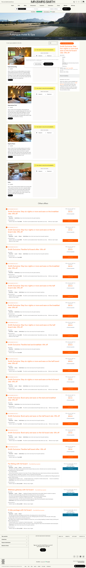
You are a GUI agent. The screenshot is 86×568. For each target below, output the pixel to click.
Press (32, 566)
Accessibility (49, 566)
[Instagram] (74, 556)
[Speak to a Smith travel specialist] (74, 2)
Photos (25, 38)
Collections (4, 539)
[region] (43, 62)
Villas (19, 5)
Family (58, 5)
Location (37, 38)
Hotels (12, 5)
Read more (10, 79)
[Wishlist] (76, 2)
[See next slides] (28, 56)
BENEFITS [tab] (67, 536)
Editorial (65, 5)
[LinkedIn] (80, 556)
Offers (25, 5)
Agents (35, 566)
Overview (12, 38)
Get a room (73, 38)
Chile (23, 32)
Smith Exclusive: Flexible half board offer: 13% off (27, 449)
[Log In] (82, 2)
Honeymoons (33, 5)
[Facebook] (77, 556)
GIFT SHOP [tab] (74, 536)
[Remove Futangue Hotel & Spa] (25, 9)
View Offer (70, 468)
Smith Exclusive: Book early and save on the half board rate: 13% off (34, 416)
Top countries (4, 536)
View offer (70, 240)
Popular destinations (6, 542)
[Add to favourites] (7, 34)
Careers (39, 566)
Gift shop (73, 5)
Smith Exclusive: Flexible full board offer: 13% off (27, 249)
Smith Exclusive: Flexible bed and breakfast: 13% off (28, 345)
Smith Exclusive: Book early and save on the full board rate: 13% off (33, 433)
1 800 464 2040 (70, 466)
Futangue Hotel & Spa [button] (20, 8)
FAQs (28, 566)
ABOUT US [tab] (61, 536)
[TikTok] (83, 556)
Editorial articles (5, 545)
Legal (25, 566)
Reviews (49, 38)
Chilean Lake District (15, 32)
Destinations (50, 5)
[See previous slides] (10, 56)
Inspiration (42, 5)
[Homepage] (43, 1)
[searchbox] (30, 9)
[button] (74, 2)
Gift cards (43, 566)
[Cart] (79, 2)
